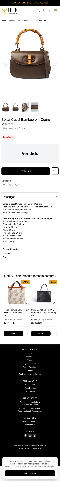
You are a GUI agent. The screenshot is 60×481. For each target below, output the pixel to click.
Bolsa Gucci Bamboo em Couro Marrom (33, 21)
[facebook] (25, 435)
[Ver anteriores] (4, 308)
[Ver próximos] (55, 308)
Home (3, 21)
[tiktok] (34, 435)
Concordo (30, 473)
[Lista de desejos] (34, 11)
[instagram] (30, 435)
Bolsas (12, 21)
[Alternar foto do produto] (26, 302)
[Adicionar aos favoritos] (26, 333)
